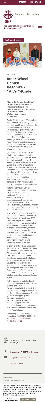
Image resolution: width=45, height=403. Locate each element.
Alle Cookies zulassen (28, 399)
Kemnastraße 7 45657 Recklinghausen (24, 352)
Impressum (20, 395)
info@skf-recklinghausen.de (20, 358)
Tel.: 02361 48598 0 (17, 363)
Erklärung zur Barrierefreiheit (14, 380)
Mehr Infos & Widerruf (9, 395)
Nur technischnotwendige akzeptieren (11, 399)
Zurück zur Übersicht (13, 40)
